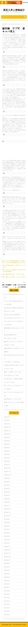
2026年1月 (7, 424)
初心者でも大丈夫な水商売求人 (12, 314)
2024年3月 (7, 499)
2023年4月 (7, 536)
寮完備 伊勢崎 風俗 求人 (10, 335)
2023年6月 (7, 529)
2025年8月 (7, 441)
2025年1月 (7, 465)
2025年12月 (7, 427)
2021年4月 (7, 597)
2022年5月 (7, 574)
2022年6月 (7, 570)
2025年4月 (7, 454)
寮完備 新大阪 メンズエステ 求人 (12, 399)
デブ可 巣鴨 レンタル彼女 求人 (12, 362)
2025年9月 (7, 437)
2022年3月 (7, 580)
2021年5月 (7, 594)
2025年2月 (7, 461)
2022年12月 (7, 550)
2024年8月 (7, 482)
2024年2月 (7, 502)
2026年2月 (7, 420)
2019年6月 (7, 611)
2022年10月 (7, 557)
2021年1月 (7, 608)
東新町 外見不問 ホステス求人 (12, 372)
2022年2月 (7, 584)
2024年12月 (7, 468)
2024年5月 (7, 492)
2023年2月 (7, 543)
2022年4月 (7, 577)
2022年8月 (7, 563)
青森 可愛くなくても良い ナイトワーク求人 (13, 277)
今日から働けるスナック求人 (11, 375)
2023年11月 (7, 512)
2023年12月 (7, 509)
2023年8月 (7, 523)
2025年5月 (7, 451)
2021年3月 (7, 601)
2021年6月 (7, 591)
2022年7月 (7, 567)
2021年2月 (7, 604)
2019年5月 (7, 615)
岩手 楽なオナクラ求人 (10, 338)
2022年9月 (7, 560)
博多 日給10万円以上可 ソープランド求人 (13, 274)
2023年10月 (7, 516)
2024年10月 (7, 475)
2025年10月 (7, 434)
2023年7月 (7, 526)
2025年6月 (7, 448)
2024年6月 (7, 488)
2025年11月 (7, 430)
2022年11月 (7, 553)
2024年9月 (7, 478)
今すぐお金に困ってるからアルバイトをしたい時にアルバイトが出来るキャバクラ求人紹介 (14, 321)
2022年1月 (7, 587)
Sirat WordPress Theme (19, 624)
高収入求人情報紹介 (14, 10)
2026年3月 (7, 417)
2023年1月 (7, 546)
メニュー (4, 17)
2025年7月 (7, 444)
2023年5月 (7, 533)
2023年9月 (7, 519)
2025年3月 (7, 458)
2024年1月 (7, 505)
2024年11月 (7, 471)
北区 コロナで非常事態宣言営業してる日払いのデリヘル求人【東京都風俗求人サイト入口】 (13, 261)
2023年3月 (7, 540)
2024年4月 (7, 495)
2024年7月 (7, 485)
